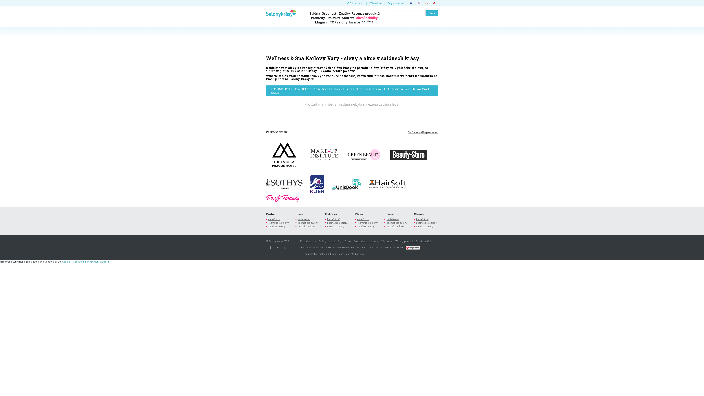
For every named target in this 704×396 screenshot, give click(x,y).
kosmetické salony (278, 222)
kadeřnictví (274, 219)
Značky (344, 13)
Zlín (408, 89)
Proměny (318, 18)
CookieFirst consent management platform (85, 261)
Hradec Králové (373, 89)
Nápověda (387, 241)
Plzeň (317, 89)
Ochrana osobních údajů (340, 247)
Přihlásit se (375, 3)
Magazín (321, 22)
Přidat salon (356, 3)
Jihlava (275, 92)
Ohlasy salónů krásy (330, 241)
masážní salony (276, 226)
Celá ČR (275, 89)
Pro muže (333, 18)
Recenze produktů (365, 13)
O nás (347, 241)
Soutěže (348, 18)
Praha (288, 89)
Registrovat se (396, 3)
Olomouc (337, 89)
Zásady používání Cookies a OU (413, 241)
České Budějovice (394, 89)
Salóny (315, 13)
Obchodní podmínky (312, 247)
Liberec (326, 89)
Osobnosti (329, 13)
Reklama (361, 247)
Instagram (386, 247)
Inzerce (361, 22)
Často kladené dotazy (366, 241)
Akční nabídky (367, 18)
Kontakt (398, 247)
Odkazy (373, 247)
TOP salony (338, 22)
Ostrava (306, 89)
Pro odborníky (308, 241)
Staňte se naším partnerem (423, 132)
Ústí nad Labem (353, 89)
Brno (297, 89)
